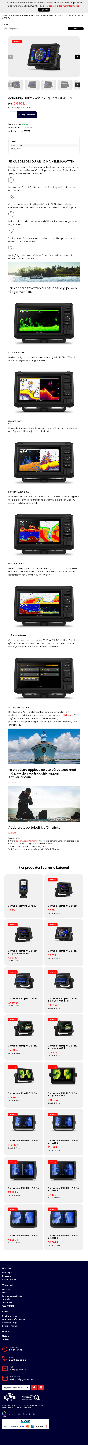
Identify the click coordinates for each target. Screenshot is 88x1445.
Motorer (6, 1336)
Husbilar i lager (9, 1279)
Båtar (5, 1311)
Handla (6, 1331)
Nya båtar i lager (10, 1316)
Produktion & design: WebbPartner (16, 1408)
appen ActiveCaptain (26, 841)
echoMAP (48, 15)
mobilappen (67, 715)
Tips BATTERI (8, 1306)
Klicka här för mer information (64, 5)
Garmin (39, 15)
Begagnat (6, 1276)
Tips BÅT (6, 1299)
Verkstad (7, 1285)
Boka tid (6, 1289)
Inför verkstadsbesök (12, 1296)
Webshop (13, 15)
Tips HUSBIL (7, 1302)
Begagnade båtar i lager (13, 1319)
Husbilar (7, 1268)
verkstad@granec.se (21, 1379)
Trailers (5, 1339)
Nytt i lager (7, 1272)
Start (4, 15)
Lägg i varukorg (28, 114)
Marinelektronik (26, 15)
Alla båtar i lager (10, 1322)
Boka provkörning (10, 1326)
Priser (4, 1292)
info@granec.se (18, 1369)
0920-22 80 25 (17, 1360)
